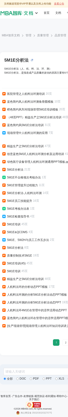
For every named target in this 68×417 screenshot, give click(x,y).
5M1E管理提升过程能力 (22, 185)
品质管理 (60, 35)
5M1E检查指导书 (18, 216)
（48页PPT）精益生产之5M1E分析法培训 (34, 117)
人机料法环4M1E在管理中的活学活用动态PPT (37, 310)
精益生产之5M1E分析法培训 (25, 146)
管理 (28, 35)
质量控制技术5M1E (19, 255)
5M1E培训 (13, 224)
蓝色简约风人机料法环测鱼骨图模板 (30, 101)
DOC (23, 378)
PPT (49, 378)
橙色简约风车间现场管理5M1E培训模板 (32, 109)
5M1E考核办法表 (18, 208)
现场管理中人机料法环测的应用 (27, 132)
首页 (47, 12)
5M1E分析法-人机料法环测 (24, 193)
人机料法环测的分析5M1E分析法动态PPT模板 (37, 294)
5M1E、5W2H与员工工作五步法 (28, 239)
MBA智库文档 (11, 35)
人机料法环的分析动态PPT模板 (27, 286)
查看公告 (59, 3)
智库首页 (6, 396)
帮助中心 (62, 396)
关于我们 (34, 399)
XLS (61, 378)
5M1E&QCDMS (17, 232)
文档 (58, 12)
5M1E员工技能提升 (19, 200)
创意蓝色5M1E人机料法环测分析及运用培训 (35, 154)
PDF (36, 378)
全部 (10, 378)
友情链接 (28, 396)
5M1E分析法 (16, 60)
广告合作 (17, 396)
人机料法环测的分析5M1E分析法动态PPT (34, 302)
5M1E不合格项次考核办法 (24, 177)
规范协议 (39, 396)
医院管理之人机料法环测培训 (26, 93)
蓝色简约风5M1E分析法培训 (25, 125)
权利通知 (51, 396)
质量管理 (43, 35)
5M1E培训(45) (16, 263)
